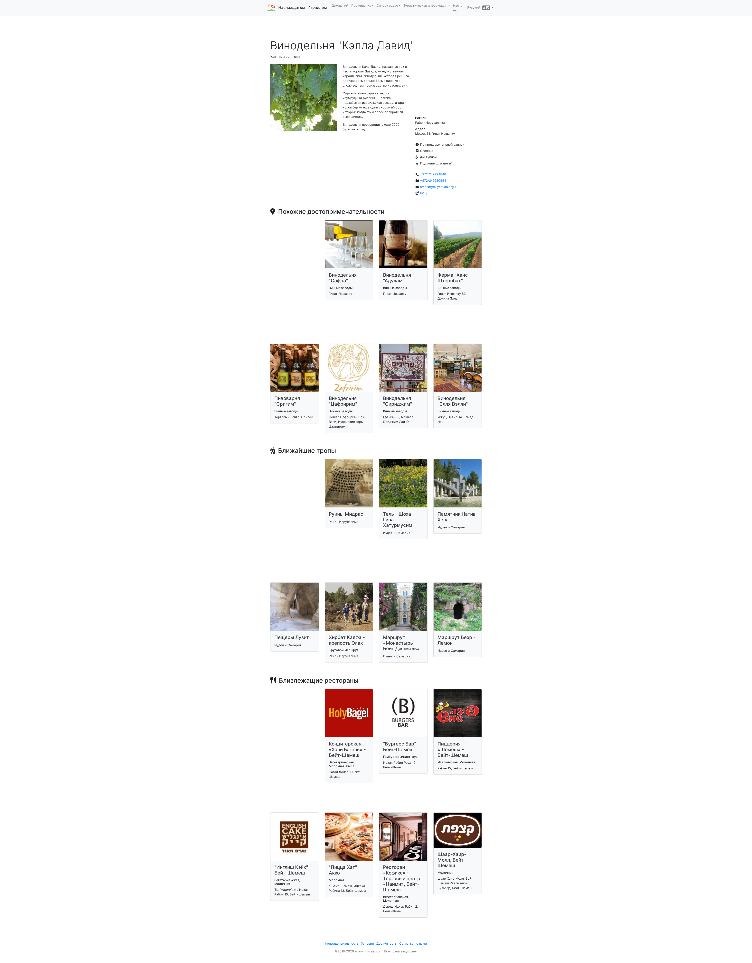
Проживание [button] (361, 5)
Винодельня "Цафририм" (343, 401)
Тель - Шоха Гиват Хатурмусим (397, 519)
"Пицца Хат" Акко (343, 870)
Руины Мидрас (346, 514)
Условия (367, 943)
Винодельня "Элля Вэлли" (452, 401)
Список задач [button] (387, 5)
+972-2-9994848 (433, 174)
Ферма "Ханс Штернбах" (452, 277)
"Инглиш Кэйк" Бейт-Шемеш (291, 870)
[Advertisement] (376, 27)
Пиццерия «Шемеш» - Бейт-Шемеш (452, 749)
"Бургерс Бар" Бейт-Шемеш (399, 746)
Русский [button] (474, 7)
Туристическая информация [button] (425, 5)
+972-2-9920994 (433, 180)
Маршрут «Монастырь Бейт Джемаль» (401, 643)
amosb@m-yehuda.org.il (438, 187)
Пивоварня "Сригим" (287, 401)
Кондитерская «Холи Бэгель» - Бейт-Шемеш (347, 749)
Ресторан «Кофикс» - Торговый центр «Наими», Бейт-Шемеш (401, 878)
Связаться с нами (413, 943)
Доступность (386, 943)
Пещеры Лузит (291, 637)
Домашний (340, 5)
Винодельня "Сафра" (343, 277)
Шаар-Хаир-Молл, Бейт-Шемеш (451, 859)
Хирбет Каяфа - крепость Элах (347, 640)
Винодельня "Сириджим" (397, 401)
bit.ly (423, 193)
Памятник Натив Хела (456, 517)
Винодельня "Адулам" (397, 277)
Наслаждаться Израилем (302, 7)
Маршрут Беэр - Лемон (456, 640)
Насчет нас (458, 8)
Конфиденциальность (342, 943)
